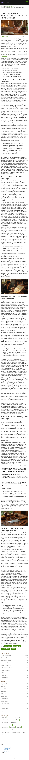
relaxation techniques (6, 724)
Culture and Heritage (14, 667)
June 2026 (14, 689)
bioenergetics (5, 734)
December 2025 (14, 703)
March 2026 (14, 696)
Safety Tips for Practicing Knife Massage (11, 74)
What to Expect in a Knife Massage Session (11, 76)
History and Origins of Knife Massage (10, 68)
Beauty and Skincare (14, 665)
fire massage (23, 729)
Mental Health (14, 677)
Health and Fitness (14, 670)
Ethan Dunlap (4, 36)
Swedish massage (16, 732)
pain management (6, 732)
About (5, 745)
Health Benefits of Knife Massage (9, 70)
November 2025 (14, 706)
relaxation (23, 719)
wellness (4, 56)
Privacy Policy (7, 748)
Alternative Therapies (14, 660)
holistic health (14, 722)
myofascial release (15, 719)
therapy (23, 732)
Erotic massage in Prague (6, 755)
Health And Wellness (9, 6)
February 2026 (14, 698)
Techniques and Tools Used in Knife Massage (12, 72)
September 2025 (14, 711)
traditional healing (14, 729)
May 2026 (14, 691)
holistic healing (18, 717)
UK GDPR (6, 749)
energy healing (5, 727)
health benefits (16, 646)
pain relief (12, 727)
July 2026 (14, 686)
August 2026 (14, 684)
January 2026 (14, 701)
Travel (14, 672)
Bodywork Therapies (14, 658)
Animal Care (14, 675)
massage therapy (17, 724)
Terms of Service (7, 747)
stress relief (10, 717)
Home (2, 6)
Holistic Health (14, 663)
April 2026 (14, 693)
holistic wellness (5, 722)
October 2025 (14, 708)
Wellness (19, 727)
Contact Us (6, 751)
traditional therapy (6, 648)
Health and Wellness (14, 655)
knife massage (8, 646)
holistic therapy (5, 729)
